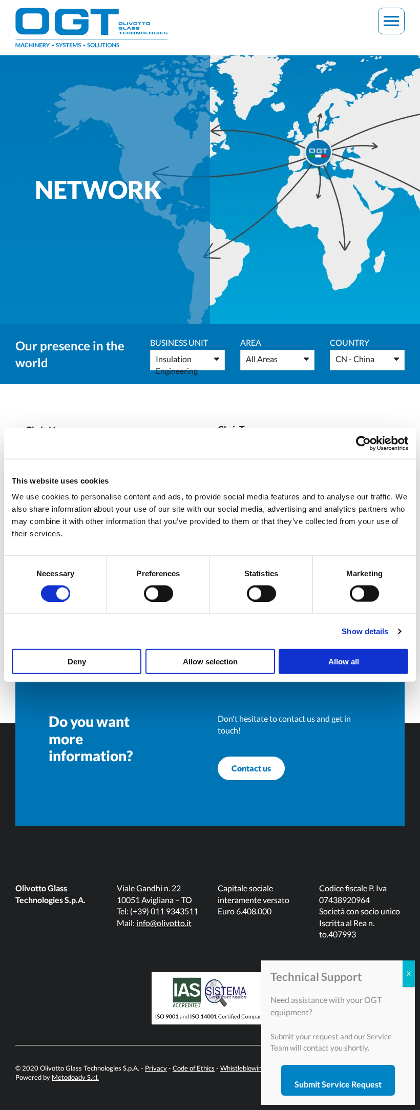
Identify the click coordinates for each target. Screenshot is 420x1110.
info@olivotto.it (164, 923)
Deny (77, 661)
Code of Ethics (194, 1068)
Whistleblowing (242, 1068)
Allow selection (210, 661)
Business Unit (179, 342)
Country (349, 342)
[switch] (158, 593)
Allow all (343, 661)
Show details (365, 630)
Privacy (156, 1068)
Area (250, 342)
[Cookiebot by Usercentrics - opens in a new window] (363, 443)
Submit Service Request (338, 1084)
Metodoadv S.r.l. (75, 1077)
